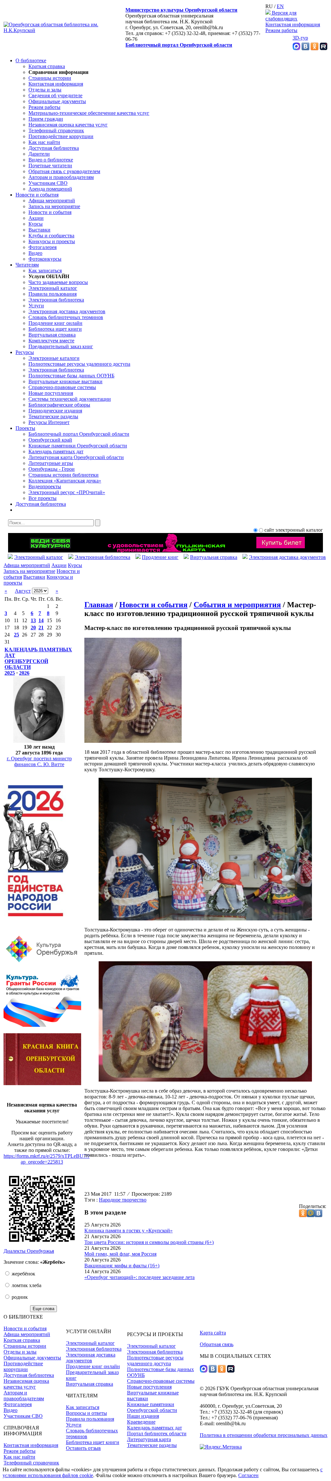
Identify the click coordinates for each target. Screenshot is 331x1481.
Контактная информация (292, 24)
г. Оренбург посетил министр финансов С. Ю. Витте (39, 761)
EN (280, 6)
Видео (35, 253)
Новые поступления (50, 393)
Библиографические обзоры (59, 405)
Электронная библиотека (56, 299)
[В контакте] (305, 48)
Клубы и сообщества (51, 235)
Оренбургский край (50, 440)
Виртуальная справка (52, 335)
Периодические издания (55, 410)
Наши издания (143, 1416)
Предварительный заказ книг (60, 346)
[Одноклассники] (314, 48)
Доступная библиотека (53, 148)
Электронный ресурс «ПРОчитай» (66, 492)
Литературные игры (50, 463)
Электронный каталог (52, 288)
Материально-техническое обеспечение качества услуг (88, 113)
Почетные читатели (50, 165)
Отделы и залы (44, 89)
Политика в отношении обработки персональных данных (263, 1435)
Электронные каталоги (54, 358)
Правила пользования (52, 294)
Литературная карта (149, 1439)
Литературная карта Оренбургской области (76, 457)
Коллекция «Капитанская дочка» (64, 480)
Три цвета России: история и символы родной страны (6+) (149, 1242)
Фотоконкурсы (44, 259)
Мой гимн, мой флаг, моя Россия (120, 1254)
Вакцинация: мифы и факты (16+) (121, 1265)
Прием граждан (45, 119)
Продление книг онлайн (55, 323)
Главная (98, 604)
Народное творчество (122, 1200)
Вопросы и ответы (86, 1413)
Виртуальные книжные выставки (65, 381)
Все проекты (42, 498)
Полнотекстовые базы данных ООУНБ (71, 375)
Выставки (39, 229)
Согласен (248, 1475)
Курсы (35, 224)
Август (23, 591)
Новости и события (37, 194)
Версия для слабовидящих (281, 15)
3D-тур (300, 38)
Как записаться (45, 270)
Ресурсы (25, 352)
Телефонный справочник (56, 130)
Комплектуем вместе (51, 340)
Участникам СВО (48, 183)
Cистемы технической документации (69, 399)
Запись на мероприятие (54, 206)
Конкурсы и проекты (51, 241)
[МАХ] (296, 48)
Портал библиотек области (157, 1433)
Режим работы (281, 30)
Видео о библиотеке (50, 159)
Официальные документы (57, 101)
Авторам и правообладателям (61, 177)
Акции (36, 218)
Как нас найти (44, 142)
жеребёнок (22, 1273)
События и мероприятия (237, 604)
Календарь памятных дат (55, 451)
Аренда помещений (50, 189)
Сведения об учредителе (55, 95)
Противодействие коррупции (60, 136)
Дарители (39, 154)
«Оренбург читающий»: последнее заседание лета (139, 1277)
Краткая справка (46, 66)
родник (19, 1297)
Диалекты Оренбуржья (29, 1251)
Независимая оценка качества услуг (68, 124)
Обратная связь (216, 1344)
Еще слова (43, 1308)
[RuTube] (323, 48)
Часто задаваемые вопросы (58, 282)
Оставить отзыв (83, 1448)
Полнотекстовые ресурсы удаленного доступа (79, 364)
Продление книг (160, 557)
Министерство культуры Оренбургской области (181, 10)
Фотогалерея (42, 247)
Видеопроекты (44, 486)
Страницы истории (49, 78)
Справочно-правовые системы (62, 387)
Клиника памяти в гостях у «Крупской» (128, 1230)
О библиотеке (31, 60)
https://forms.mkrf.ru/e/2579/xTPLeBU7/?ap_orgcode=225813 (47, 1159)
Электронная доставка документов (66, 311)
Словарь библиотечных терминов (65, 317)
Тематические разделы (53, 416)
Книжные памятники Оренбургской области (77, 445)
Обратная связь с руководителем (64, 171)
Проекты (25, 428)
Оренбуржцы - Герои (51, 469)
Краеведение (141, 1422)
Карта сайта (213, 1332)
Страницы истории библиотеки (63, 475)
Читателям (27, 264)
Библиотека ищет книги (55, 329)
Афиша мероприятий (51, 200)
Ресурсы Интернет (48, 422)
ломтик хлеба (25, 1285)
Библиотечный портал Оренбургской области (178, 45)
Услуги (36, 305)
